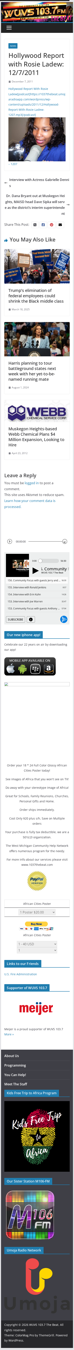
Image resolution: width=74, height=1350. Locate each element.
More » (9, 1034)
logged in (32, 483)
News (13, 45)
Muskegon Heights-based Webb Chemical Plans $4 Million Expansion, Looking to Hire (36, 437)
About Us (11, 1056)
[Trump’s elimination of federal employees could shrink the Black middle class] (36, 252)
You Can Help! (15, 1075)
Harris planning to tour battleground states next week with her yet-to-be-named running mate (32, 371)
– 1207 (12, 164)
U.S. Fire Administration (20, 974)
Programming (15, 1065)
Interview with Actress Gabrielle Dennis (39, 182)
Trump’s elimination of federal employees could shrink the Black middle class (36, 296)
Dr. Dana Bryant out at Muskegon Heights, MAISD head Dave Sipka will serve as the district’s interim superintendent (35, 205)
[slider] (64, 541)
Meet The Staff (15, 1084)
